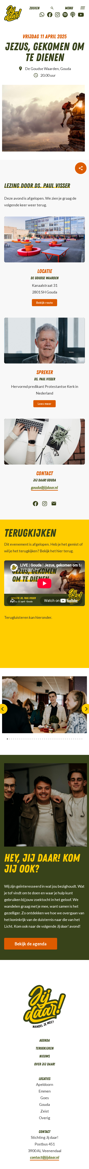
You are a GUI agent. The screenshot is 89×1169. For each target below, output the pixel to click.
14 (34, 738)
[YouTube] (81, 15)
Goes (44, 1097)
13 (32, 738)
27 (61, 738)
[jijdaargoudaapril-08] (44, 704)
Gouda (44, 1104)
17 (40, 738)
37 (81, 738)
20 (46, 738)
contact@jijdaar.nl (44, 1157)
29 (65, 738)
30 (67, 738)
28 (63, 738)
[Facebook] (49, 15)
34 (75, 738)
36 (79, 738)
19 (44, 738)
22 (50, 738)
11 (28, 738)
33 (73, 738)
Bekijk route (44, 302)
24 (54, 738)
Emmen (44, 1091)
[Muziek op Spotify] (65, 15)
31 (69, 738)
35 (77, 738)
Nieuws (44, 1056)
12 (30, 738)
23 (52, 738)
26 (59, 738)
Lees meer (44, 403)
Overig (44, 1117)
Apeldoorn (44, 1084)
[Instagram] (57, 15)
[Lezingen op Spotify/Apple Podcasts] (72, 15)
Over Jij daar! (44, 1064)
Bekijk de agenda (31, 943)
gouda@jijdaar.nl (44, 487)
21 (48, 738)
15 (36, 738)
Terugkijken (45, 1048)
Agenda (44, 1040)
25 (57, 738)
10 (25, 738)
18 (42, 738)
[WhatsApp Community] (41, 15)
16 (38, 738)
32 (71, 738)
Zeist (44, 1111)
